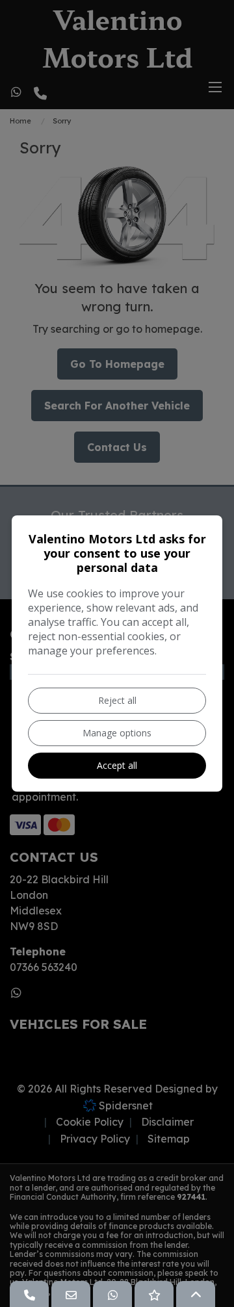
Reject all (117, 700)
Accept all (117, 765)
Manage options (117, 733)
